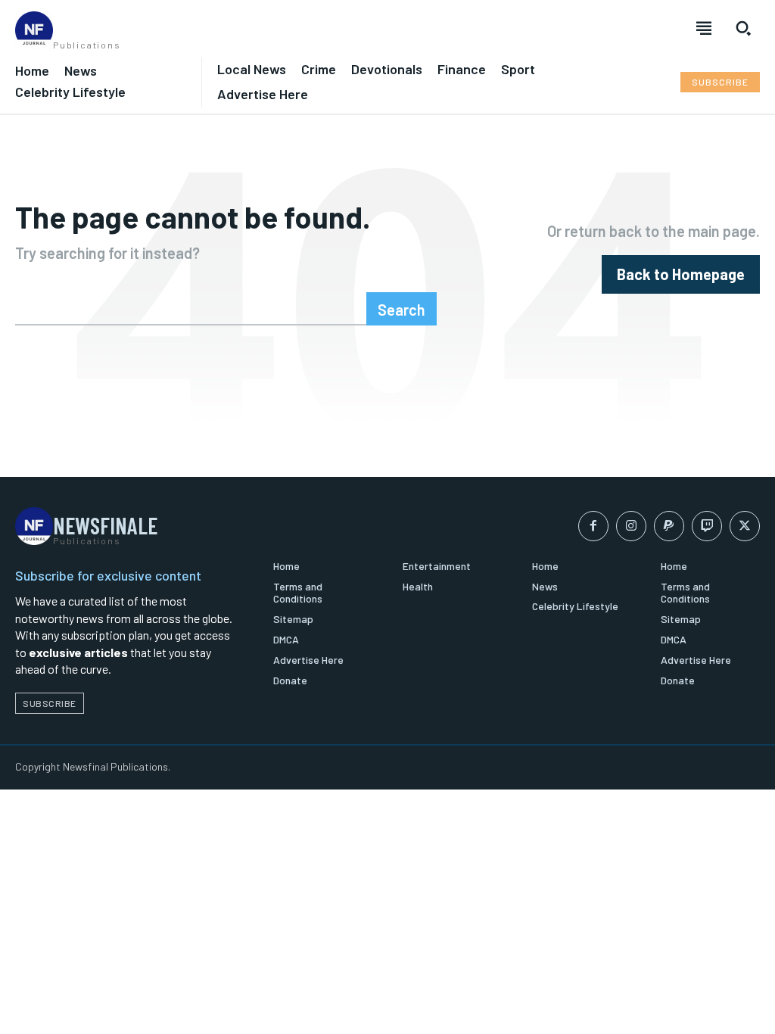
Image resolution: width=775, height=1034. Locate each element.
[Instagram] (631, 526)
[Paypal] (669, 526)
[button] (743, 28)
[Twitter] (745, 526)
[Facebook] (593, 526)
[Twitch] (707, 526)
